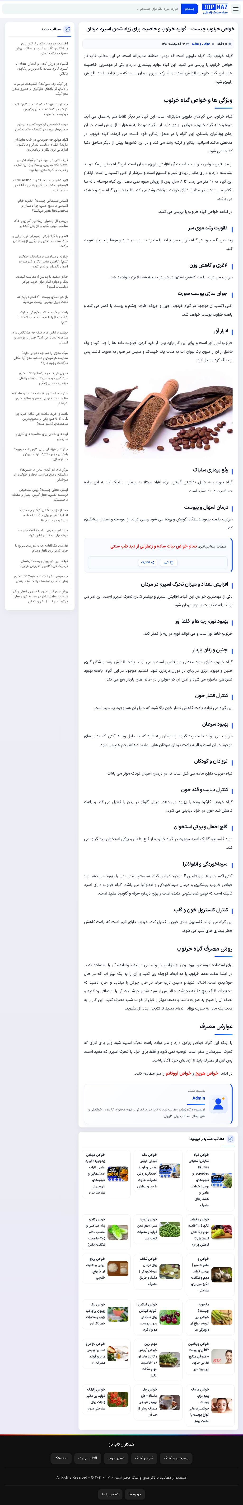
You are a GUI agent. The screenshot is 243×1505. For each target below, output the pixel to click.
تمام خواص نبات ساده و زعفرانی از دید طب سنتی (153, 546)
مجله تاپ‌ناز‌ (215, 9)
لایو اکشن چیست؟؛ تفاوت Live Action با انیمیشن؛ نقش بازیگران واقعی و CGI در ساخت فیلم (40, 185)
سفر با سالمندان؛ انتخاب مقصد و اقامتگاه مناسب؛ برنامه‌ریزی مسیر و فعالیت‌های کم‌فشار (40, 398)
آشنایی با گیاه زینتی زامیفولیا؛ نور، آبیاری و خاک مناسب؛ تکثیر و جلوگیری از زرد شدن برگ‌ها (40, 241)
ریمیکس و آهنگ (176, 1458)
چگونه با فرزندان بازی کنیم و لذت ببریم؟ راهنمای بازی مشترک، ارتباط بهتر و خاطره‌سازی (41, 454)
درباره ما (135, 1494)
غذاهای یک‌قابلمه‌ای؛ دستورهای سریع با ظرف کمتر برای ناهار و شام (41, 548)
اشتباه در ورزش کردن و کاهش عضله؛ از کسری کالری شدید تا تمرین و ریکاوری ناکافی (42, 68)
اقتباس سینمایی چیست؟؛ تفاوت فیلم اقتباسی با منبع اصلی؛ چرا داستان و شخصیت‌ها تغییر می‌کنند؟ (43, 205)
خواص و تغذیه (201, 44)
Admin (198, 1098)
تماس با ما (110, 1494)
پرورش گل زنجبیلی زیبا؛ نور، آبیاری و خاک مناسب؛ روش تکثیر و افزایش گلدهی (41, 224)
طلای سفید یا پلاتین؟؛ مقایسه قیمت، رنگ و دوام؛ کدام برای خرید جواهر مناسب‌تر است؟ (42, 281)
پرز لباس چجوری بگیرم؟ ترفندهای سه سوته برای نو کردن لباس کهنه (43, 533)
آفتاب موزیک (87, 1458)
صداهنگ (61, 1458)
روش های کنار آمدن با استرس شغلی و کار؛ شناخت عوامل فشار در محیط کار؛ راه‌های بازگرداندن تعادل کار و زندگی (40, 596)
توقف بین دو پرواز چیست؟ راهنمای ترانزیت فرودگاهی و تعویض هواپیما (43, 564)
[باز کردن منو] (236, 9)
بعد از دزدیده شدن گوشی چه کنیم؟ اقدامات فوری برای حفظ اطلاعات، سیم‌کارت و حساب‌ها (44, 515)
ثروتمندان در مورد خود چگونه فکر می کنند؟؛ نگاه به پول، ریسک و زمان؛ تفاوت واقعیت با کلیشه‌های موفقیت (41, 165)
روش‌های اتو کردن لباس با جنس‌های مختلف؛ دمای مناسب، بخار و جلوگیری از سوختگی (41, 474)
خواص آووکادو (178, 1073)
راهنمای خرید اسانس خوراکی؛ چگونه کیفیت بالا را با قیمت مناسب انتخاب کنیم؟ (43, 317)
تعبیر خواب (116, 1458)
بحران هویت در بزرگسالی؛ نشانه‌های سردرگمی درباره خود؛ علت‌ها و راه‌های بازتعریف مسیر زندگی (43, 378)
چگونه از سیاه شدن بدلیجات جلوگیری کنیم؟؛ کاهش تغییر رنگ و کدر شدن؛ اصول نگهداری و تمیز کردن (43, 261)
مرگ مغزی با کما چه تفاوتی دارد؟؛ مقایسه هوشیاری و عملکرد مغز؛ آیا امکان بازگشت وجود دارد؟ (41, 358)
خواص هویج (206, 1073)
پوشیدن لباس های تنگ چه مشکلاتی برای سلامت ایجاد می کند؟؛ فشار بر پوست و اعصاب (40, 337)
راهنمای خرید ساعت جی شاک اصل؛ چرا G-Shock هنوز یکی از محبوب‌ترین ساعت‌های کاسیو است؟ (41, 418)
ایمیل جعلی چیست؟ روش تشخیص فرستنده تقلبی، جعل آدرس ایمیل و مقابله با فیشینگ (40, 494)
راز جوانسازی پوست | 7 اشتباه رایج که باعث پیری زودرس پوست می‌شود (42, 300)
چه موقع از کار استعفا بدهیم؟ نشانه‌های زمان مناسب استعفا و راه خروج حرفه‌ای (41, 579)
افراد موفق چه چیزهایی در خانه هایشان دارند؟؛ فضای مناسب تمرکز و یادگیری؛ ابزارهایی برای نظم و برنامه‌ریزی (41, 144)
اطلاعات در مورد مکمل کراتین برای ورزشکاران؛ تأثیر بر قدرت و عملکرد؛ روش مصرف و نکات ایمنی (41, 48)
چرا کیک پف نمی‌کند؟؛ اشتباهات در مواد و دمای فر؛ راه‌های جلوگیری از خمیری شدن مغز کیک (40, 88)
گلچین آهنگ (144, 1458)
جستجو (190, 8)
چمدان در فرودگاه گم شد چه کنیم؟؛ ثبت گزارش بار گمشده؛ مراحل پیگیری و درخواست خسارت (40, 109)
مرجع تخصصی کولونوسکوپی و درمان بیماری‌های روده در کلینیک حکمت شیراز (41, 127)
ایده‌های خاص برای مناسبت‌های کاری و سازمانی (41, 437)
